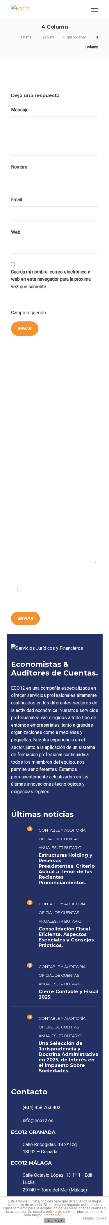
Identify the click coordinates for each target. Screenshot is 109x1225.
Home (26, 37)
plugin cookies (94, 1218)
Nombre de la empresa (34, 421)
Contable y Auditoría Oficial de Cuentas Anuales (62, 839)
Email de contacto (30, 455)
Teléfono (21, 488)
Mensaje (20, 109)
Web (15, 232)
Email (17, 199)
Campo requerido (29, 575)
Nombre (19, 167)
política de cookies (60, 1212)
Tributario (70, 847)
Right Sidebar (74, 37)
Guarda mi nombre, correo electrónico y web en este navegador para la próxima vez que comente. (51, 279)
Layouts (47, 37)
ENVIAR (25, 618)
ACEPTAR (54, 1221)
